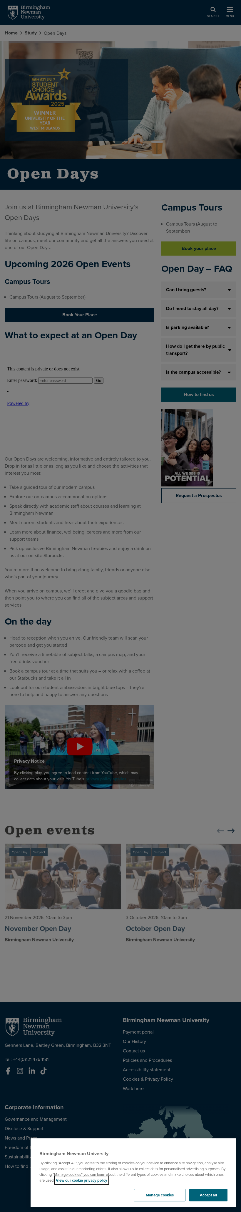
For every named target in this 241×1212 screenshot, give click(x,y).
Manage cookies (160, 1195)
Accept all (208, 1195)
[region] (133, 1172)
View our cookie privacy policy (81, 1180)
